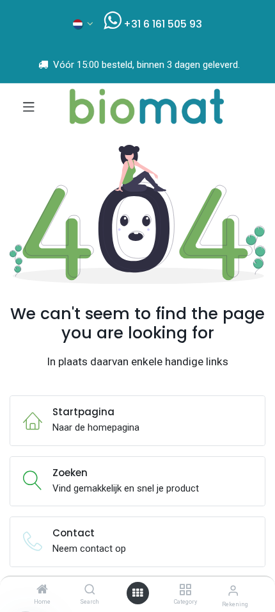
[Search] (90, 590)
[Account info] (233, 590)
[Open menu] (137, 593)
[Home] (42, 590)
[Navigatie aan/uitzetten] (29, 106)
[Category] (185, 590)
